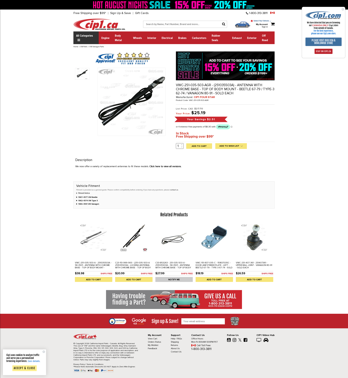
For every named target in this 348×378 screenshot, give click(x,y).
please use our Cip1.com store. (323, 33)
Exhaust (237, 38)
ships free (106, 273)
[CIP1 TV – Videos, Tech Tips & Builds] (259, 340)
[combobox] (185, 24)
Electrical (167, 38)
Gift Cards (142, 13)
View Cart (152, 338)
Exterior (252, 38)
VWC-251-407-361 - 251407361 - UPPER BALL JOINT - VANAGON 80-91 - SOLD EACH (254, 265)
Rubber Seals (216, 38)
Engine (105, 38)
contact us (174, 190)
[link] (132, 5)
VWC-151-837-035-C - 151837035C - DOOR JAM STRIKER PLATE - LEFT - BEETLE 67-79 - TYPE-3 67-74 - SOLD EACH (214, 266)
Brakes (182, 38)
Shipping (175, 342)
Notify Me (174, 279)
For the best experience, (323, 30)
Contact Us (176, 351)
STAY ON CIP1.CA (323, 51)
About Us (175, 348)
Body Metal (118, 38)
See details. (34, 361)
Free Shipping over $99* (89, 13)
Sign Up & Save (120, 13)
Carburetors (199, 38)
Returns (174, 345)
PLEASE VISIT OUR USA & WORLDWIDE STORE (323, 42)
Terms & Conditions (94, 364)
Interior (151, 38)
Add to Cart (93, 279)
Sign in (265, 26)
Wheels (137, 38)
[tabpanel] (93, 253)
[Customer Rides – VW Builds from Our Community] (265, 340)
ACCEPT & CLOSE (24, 368)
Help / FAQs (176, 338)
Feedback (152, 348)
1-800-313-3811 (258, 13)
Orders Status (154, 342)
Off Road (265, 38)
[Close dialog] (342, 9)
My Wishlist (153, 345)
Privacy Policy (79, 364)
